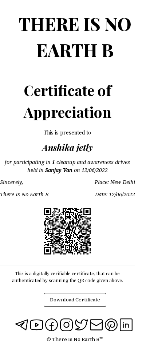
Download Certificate (75, 299)
